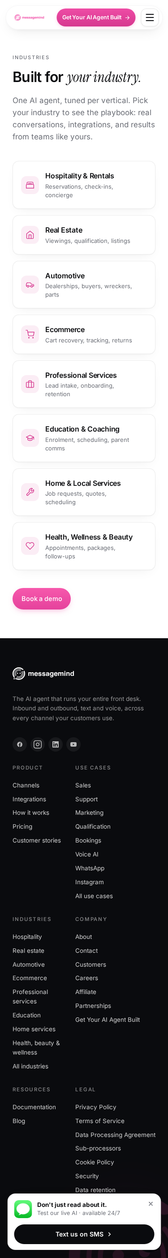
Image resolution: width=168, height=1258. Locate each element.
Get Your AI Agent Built (91, 17)
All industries (30, 1066)
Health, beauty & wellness (36, 1047)
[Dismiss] (150, 1203)
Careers (86, 978)
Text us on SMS (79, 1234)
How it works (31, 812)
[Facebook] (20, 744)
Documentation (34, 1107)
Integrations (29, 799)
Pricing (22, 826)
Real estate (28, 950)
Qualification (93, 826)
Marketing (89, 812)
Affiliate (85, 991)
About (83, 936)
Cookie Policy (94, 1162)
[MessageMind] (29, 17)
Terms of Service (100, 1120)
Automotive (29, 964)
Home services (34, 1029)
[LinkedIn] (55, 744)
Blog (19, 1120)
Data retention (95, 1189)
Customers (90, 964)
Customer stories (37, 840)
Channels (26, 785)
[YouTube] (73, 744)
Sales (83, 785)
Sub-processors (98, 1148)
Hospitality (27, 936)
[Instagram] (37, 744)
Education (27, 1015)
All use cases (94, 895)
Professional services (30, 996)
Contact (86, 950)
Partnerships (93, 1005)
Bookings (88, 840)
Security (87, 1176)
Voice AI (87, 854)
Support (86, 799)
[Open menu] (150, 17)
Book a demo (42, 598)
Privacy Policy (95, 1107)
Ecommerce (30, 978)
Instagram (89, 882)
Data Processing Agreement (115, 1134)
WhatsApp (89, 868)
